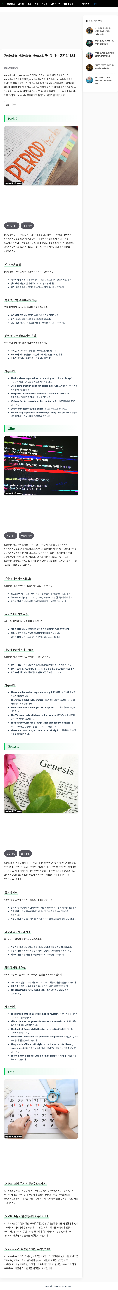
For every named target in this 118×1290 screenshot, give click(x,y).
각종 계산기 (68, 3)
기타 (95, 3)
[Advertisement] (41, 32)
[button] (115, 3)
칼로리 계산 (26, 535)
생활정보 (11, 3)
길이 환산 (25, 853)
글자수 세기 (11, 225)
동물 (36, 3)
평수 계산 (10, 535)
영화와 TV (55, 3)
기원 (59, 870)
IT (77, 3)
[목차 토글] (13, 104)
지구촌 (44, 3)
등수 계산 (10, 853)
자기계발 (86, 3)
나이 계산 (27, 225)
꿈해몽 (21, 3)
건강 (29, 3)
